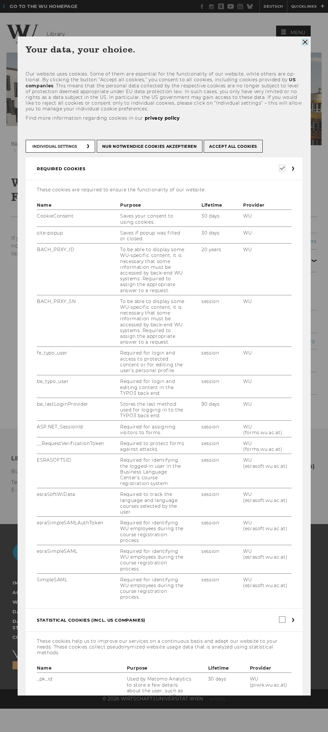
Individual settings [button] (54, 146)
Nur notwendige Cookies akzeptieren (149, 146)
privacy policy (161, 118)
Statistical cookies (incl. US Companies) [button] (91, 620)
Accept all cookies (233, 146)
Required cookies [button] (61, 168)
